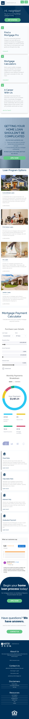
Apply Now (14, 158)
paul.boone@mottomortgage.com (14, 675)
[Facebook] (2, 646)
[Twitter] (5, 646)
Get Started (12, 20)
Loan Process (14, 696)
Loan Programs (14, 695)
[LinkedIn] (10, 646)
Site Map (14, 687)
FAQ (14, 701)
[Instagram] (7, 646)
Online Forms (14, 700)
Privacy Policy (14, 683)
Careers (14, 703)
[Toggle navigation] (26, 2)
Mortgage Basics (14, 698)
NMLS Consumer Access (14, 660)
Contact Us (14, 631)
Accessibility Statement (14, 685)
